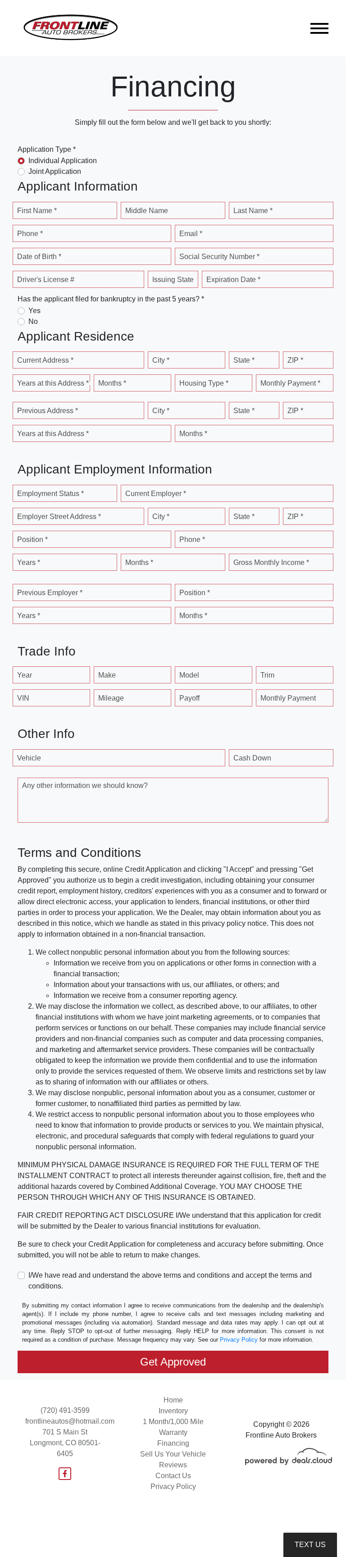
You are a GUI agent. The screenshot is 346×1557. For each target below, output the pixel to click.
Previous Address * (47, 410)
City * (160, 360)
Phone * (30, 233)
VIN (23, 698)
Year (24, 675)
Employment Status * (50, 493)
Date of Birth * (39, 256)
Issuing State (173, 279)
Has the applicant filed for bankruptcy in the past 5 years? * (111, 299)
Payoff (189, 698)
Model (189, 675)
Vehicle (29, 758)
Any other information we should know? (85, 785)
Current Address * (45, 360)
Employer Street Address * (59, 516)
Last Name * (253, 210)
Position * (32, 539)
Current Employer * (155, 493)
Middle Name (146, 210)
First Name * (37, 210)
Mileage (111, 698)
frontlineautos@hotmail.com (69, 1421)
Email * (190, 233)
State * (244, 360)
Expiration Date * (233, 279)
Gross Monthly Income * (271, 562)
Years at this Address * (53, 383)
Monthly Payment (288, 698)
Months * (112, 383)
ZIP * (295, 360)
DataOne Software (167, 1541)
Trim (267, 675)
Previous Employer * (49, 592)
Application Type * (47, 149)
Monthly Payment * (290, 383)
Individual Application (62, 160)
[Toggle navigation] (319, 28)
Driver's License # (45, 279)
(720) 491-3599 (65, 1410)
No (33, 321)
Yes (34, 310)
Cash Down (252, 758)
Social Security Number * (219, 256)
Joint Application (54, 171)
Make (107, 675)
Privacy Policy (239, 1339)
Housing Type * (203, 383)
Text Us (310, 1544)
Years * (28, 562)
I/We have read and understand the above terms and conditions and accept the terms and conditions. (170, 1280)
